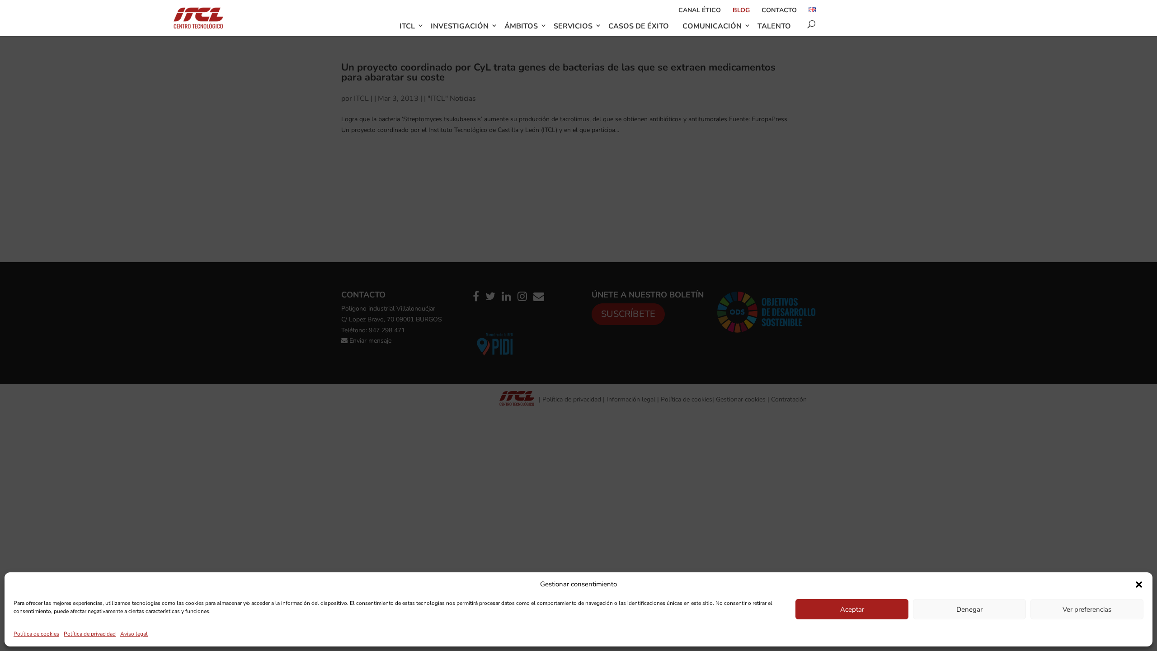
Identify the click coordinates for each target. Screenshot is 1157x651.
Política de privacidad (90, 633)
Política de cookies (36, 633)
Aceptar (852, 609)
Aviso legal (134, 633)
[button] (1138, 584)
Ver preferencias (1087, 609)
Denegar (969, 609)
